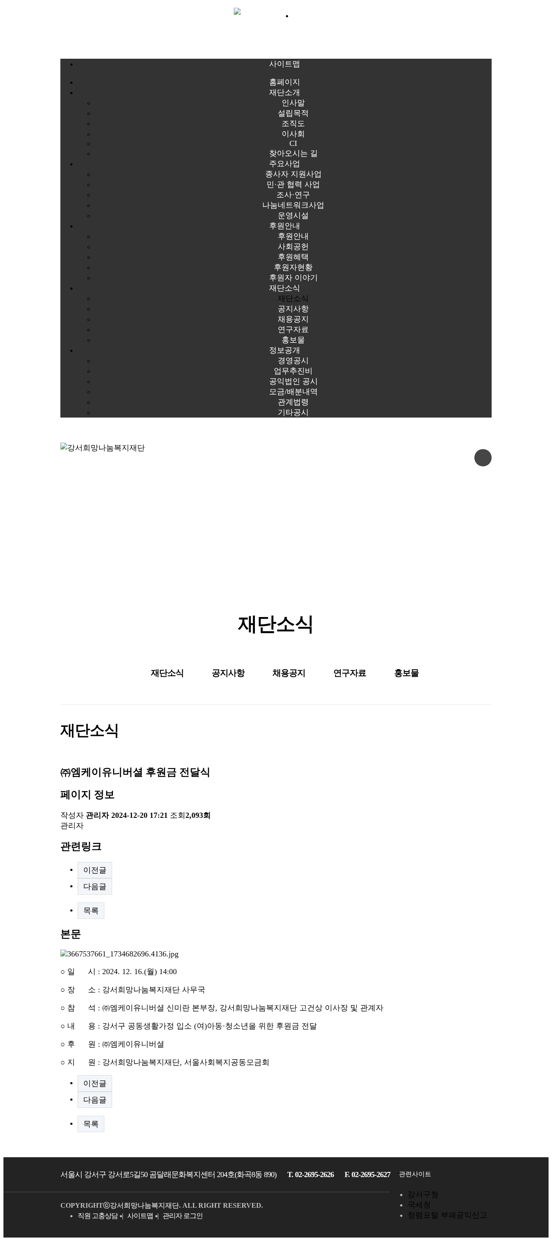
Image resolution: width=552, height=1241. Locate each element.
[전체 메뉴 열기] (483, 457)
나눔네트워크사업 (293, 205)
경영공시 (293, 360)
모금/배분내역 (293, 391)
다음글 (95, 886)
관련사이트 (415, 1174)
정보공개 (284, 350)
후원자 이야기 (293, 277)
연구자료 (293, 329)
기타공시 (293, 412)
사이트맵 (140, 1215)
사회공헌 (293, 246)
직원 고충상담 (98, 1215)
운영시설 (293, 215)
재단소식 (284, 288)
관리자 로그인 (183, 1215)
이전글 (95, 870)
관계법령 (293, 402)
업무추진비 (293, 371)
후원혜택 (293, 257)
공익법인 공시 (293, 381)
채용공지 (293, 319)
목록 (91, 910)
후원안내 (284, 226)
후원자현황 (293, 267)
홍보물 (293, 340)
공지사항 (293, 308)
